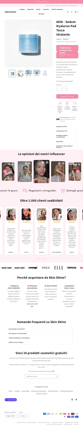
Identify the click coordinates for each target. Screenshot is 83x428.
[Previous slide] (5, 171)
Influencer (64, 5)
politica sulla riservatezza (38, 391)
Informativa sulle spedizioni (71, 422)
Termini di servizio (41, 393)
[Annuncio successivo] (79, 2)
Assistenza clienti (72, 5)
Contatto (17, 391)
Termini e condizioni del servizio (54, 424)
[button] (67, 126)
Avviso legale (25, 391)
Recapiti (76, 424)
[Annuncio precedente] (3, 2)
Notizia (57, 5)
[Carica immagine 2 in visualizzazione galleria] (20, 73)
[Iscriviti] (56, 376)
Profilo (52, 5)
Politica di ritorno (53, 391)
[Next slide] (78, 171)
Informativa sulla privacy (44, 422)
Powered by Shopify (31, 422)
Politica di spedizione (66, 391)
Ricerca (11, 391)
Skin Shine (23, 422)
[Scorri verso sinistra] (6, 73)
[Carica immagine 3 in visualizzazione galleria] (28, 73)
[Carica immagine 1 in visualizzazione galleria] (12, 73)
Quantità (58, 84)
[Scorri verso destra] (51, 73)
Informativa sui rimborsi (57, 422)
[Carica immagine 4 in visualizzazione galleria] (36, 73)
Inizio (47, 5)
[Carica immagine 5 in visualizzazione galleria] (45, 73)
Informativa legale (68, 424)
